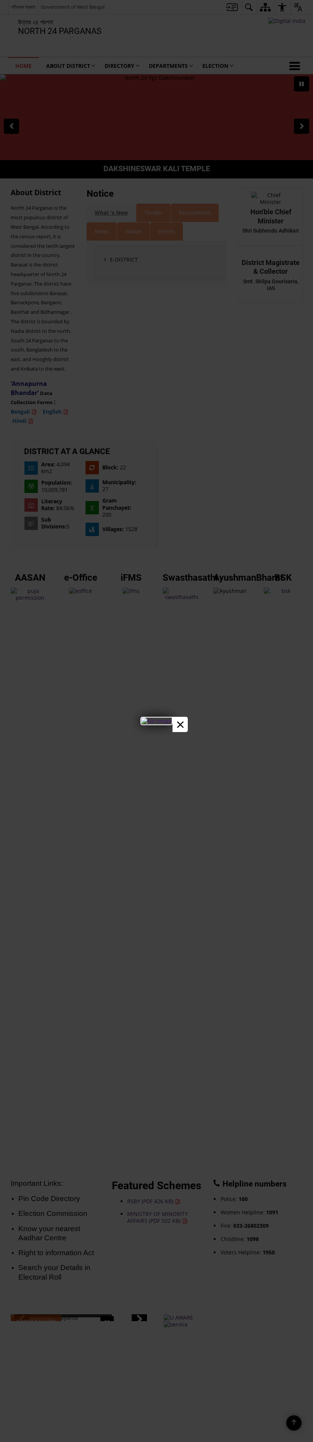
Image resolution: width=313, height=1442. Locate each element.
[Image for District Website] (156, 720)
